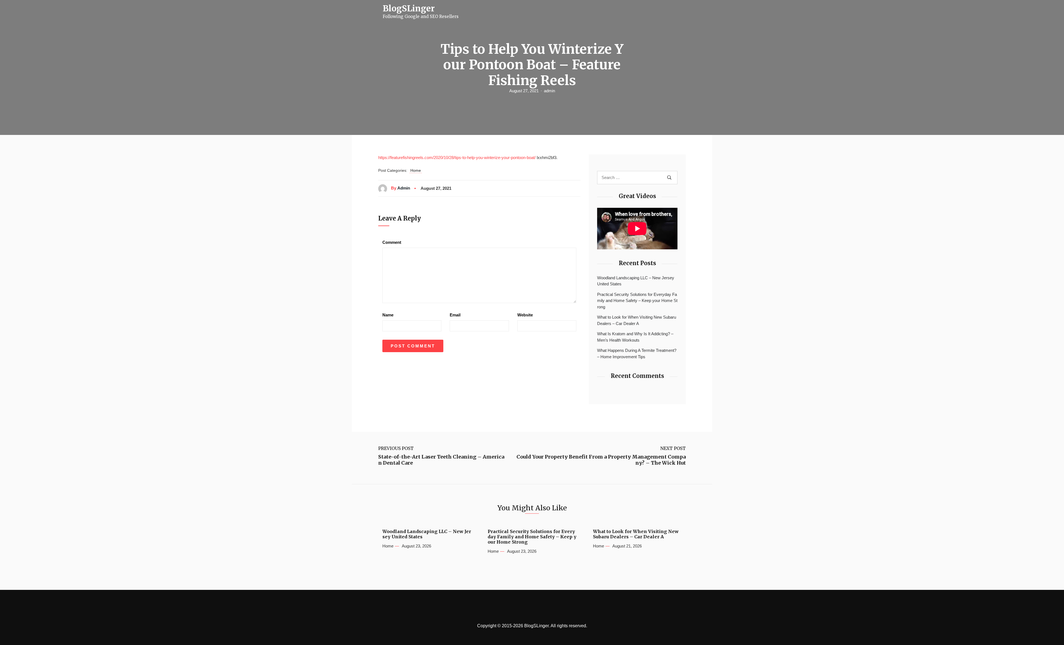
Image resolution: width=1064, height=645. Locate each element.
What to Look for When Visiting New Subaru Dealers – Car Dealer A (636, 320)
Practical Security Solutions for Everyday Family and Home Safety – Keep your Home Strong (637, 300)
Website (525, 315)
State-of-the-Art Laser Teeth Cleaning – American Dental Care (441, 460)
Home (415, 170)
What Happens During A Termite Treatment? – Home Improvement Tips (636, 353)
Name (387, 315)
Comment (391, 242)
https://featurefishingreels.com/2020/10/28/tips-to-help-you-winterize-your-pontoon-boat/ (457, 157)
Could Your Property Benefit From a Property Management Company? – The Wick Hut (601, 460)
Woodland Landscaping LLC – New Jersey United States (635, 280)
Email (455, 315)
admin (549, 90)
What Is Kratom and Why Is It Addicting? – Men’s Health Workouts (635, 336)
